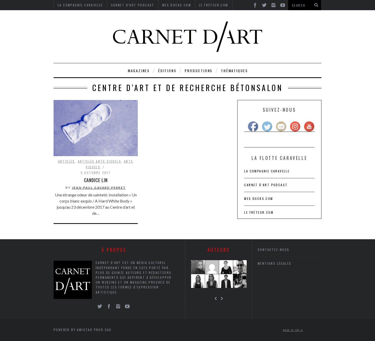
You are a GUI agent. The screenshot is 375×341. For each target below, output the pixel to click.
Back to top (292, 330)
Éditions (167, 70)
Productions (198, 70)
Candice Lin (96, 180)
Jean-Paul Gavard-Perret (99, 188)
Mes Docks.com (258, 198)
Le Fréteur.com (258, 212)
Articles (66, 161)
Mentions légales (274, 263)
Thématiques (234, 70)
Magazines (139, 70)
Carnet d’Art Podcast (266, 185)
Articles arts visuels (99, 161)
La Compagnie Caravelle (267, 171)
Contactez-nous (274, 249)
